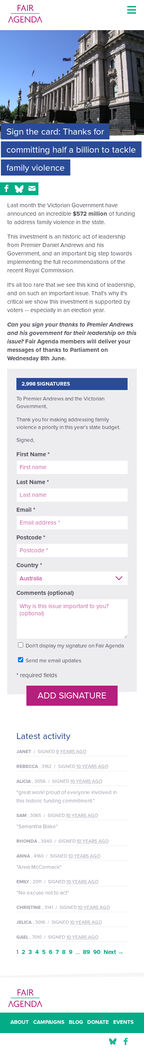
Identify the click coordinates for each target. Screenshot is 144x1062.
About (19, 1022)
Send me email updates (52, 661)
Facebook (126, 1041)
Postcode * (30, 537)
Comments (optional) (45, 592)
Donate (98, 1022)
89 (86, 952)
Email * (25, 509)
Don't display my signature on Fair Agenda (74, 646)
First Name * (33, 454)
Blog (76, 1022)
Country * (29, 565)
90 (96, 952)
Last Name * (32, 482)
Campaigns (48, 1022)
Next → (114, 952)
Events (123, 1022)
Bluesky (113, 1041)
